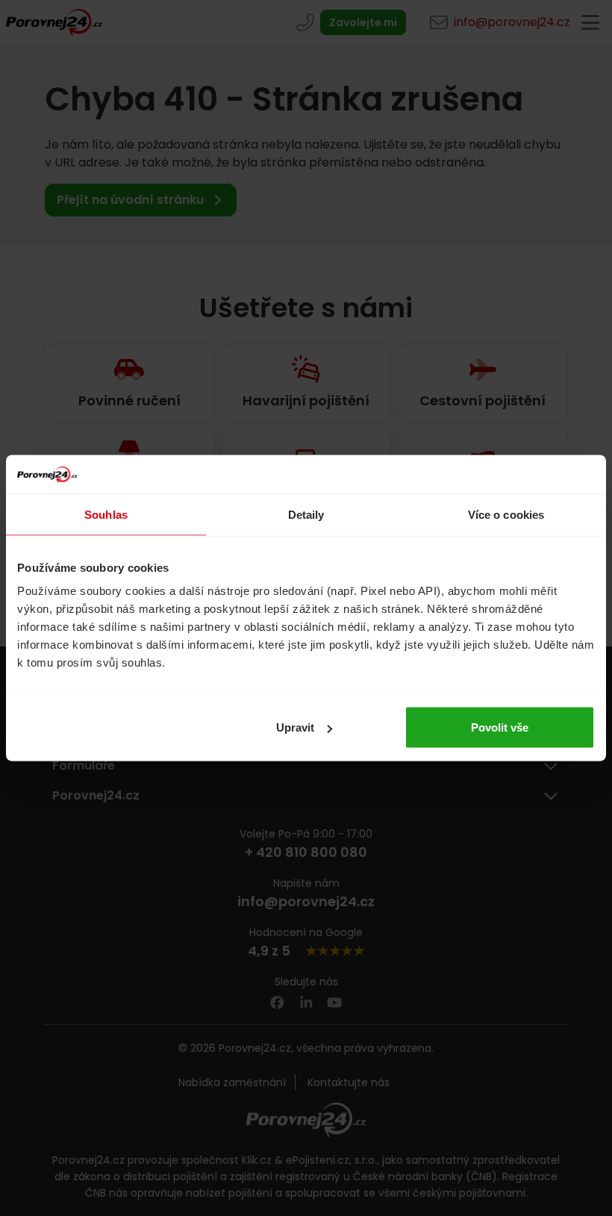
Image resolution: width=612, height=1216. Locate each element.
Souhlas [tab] (106, 514)
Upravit (295, 727)
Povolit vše (499, 727)
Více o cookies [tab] (506, 514)
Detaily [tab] (306, 514)
